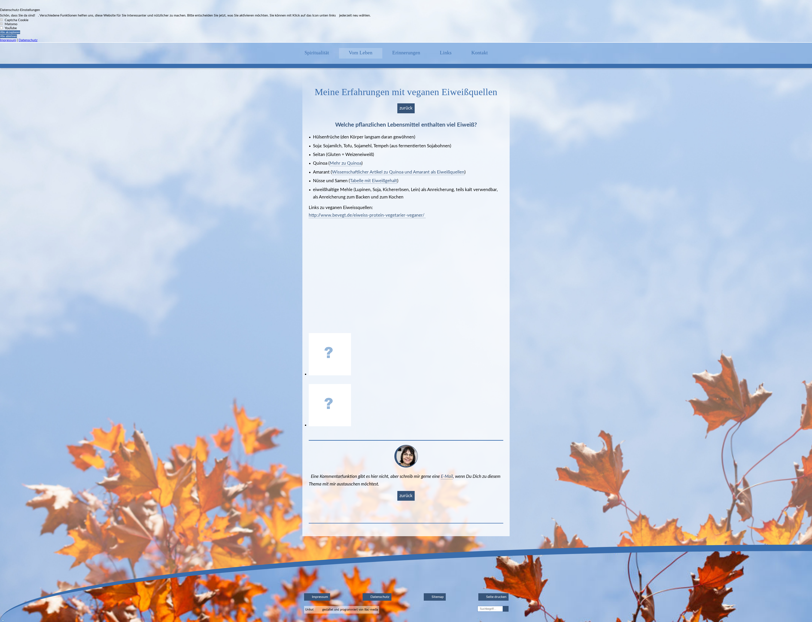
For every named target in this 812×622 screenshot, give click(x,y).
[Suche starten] (506, 608)
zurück (406, 108)
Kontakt (479, 52)
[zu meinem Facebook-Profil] (507, 53)
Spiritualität (316, 52)
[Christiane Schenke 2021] (406, 467)
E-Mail (447, 476)
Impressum (8, 40)
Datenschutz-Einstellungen (20, 10)
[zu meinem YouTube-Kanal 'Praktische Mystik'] (527, 53)
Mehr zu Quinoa (345, 163)
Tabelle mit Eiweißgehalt (373, 181)
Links (445, 52)
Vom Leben (360, 52)
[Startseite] (285, 53)
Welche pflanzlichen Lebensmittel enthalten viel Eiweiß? (406, 125)
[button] (406, 42)
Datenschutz (28, 40)
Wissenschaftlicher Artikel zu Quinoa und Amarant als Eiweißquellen (398, 172)
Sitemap (437, 597)
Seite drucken (495, 597)
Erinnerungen (406, 52)
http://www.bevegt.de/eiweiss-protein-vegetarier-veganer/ (367, 215)
